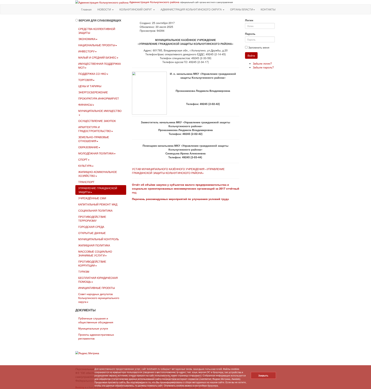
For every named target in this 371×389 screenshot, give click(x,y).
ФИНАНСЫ (85, 104)
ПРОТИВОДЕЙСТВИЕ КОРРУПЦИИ (92, 263)
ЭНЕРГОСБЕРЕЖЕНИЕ (93, 92)
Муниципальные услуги (93, 328)
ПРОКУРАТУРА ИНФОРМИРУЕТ (98, 98)
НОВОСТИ (104, 9)
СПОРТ (83, 159)
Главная (86, 9)
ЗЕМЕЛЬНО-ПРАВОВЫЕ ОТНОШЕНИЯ (93, 139)
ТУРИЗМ (83, 271)
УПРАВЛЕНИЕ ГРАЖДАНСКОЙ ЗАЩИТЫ (97, 190)
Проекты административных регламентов (96, 336)
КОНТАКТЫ (268, 9)
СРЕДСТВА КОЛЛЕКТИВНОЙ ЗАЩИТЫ (96, 31)
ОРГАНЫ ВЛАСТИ (241, 9)
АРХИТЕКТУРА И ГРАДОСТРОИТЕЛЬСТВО (94, 129)
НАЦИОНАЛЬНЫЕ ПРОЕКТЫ (96, 45)
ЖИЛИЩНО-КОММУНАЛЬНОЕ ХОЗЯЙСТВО (97, 174)
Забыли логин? (262, 63)
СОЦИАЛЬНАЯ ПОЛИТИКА (95, 210)
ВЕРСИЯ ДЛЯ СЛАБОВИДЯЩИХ (100, 20)
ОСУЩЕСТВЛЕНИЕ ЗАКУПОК (97, 121)
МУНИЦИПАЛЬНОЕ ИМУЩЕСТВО (100, 111)
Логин (249, 20)
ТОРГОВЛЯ (85, 80)
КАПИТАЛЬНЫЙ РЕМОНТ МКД (97, 204)
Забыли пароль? (263, 67)
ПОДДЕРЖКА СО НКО (92, 74)
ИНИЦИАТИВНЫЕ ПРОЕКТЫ (96, 288)
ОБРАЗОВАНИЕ (88, 147)
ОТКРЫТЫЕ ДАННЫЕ (92, 233)
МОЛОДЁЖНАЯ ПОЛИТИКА (96, 153)
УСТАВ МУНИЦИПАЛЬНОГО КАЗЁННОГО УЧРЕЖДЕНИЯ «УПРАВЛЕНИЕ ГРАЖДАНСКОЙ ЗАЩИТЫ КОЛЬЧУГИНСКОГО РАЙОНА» (178, 171)
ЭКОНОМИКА (86, 39)
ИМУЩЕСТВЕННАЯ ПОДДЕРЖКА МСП (99, 65)
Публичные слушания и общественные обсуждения (95, 320)
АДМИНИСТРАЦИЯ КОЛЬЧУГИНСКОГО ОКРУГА (191, 9)
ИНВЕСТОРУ (86, 51)
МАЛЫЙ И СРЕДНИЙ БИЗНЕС (97, 57)
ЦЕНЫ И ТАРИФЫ (89, 86)
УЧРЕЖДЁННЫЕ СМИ (92, 198)
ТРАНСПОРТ (86, 182)
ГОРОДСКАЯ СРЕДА (91, 227)
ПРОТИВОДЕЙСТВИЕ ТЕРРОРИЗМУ (92, 218)
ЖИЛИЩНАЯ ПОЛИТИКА (94, 245)
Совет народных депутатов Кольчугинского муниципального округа (98, 298)
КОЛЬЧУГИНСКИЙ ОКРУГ (136, 9)
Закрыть (263, 375)
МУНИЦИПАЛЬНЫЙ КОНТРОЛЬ (98, 239)
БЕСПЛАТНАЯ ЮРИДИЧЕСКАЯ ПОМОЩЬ (98, 279)
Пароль (250, 34)
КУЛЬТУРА (85, 166)
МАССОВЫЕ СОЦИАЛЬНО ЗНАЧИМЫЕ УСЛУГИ (95, 253)
